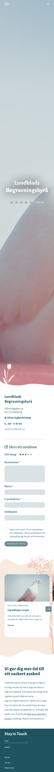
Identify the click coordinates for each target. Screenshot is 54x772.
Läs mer (11, 625)
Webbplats (11, 511)
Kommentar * (12, 462)
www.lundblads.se (15, 429)
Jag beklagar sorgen (18, 610)
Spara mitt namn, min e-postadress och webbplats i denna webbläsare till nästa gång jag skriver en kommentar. (27, 533)
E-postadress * (13, 499)
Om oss (7, 763)
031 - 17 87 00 (15, 423)
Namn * (9, 486)
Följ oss (7, 757)
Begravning (23, 605)
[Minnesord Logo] (7, 4)
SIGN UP (7, 747)
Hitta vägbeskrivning (19, 417)
